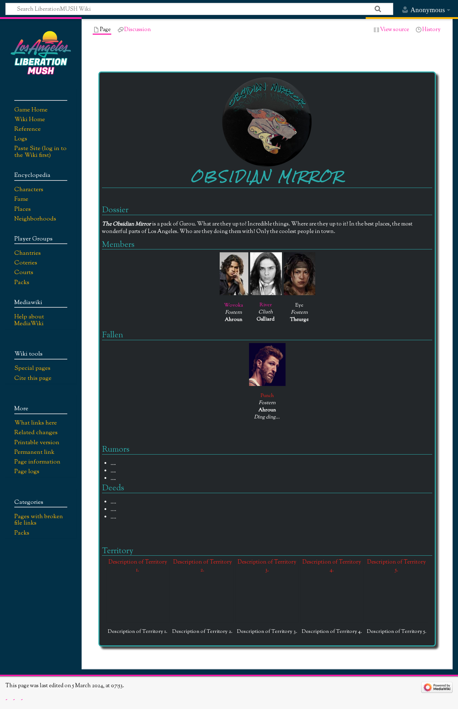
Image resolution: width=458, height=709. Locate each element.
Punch (267, 396)
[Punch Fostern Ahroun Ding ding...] (267, 364)
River (265, 305)
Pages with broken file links (38, 520)
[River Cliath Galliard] (266, 273)
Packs (21, 533)
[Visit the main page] (40, 53)
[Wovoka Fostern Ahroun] (234, 273)
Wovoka (233, 305)
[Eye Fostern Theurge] (299, 273)
